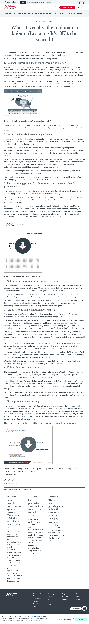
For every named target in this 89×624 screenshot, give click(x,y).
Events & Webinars (30, 13)
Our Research (8, 13)
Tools (19, 13)
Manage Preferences (65, 619)
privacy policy (37, 616)
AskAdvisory (79, 13)
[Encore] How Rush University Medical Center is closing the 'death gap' (50, 2)
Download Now (10, 475)
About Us (61, 13)
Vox (28, 419)
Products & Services (47, 13)
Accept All (81, 619)
